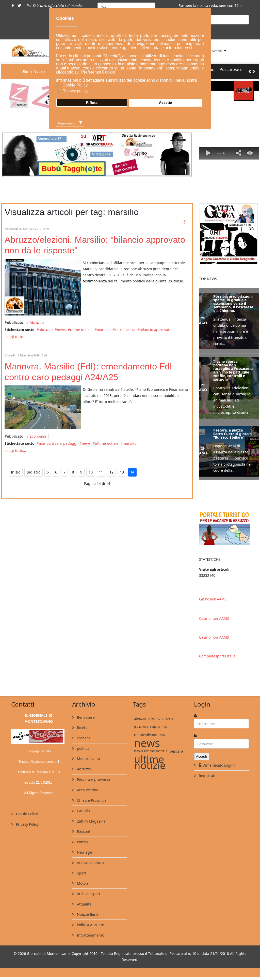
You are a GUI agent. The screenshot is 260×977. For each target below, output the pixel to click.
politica (82, 747)
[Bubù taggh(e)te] (97, 154)
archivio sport (88, 893)
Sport (217, 51)
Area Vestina (87, 789)
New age (84, 851)
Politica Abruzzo (90, 924)
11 (101, 472)
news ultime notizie (151, 750)
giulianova (141, 726)
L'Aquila (83, 810)
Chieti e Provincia (91, 799)
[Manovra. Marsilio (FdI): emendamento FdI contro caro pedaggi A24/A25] (43, 407)
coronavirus (165, 718)
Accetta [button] (165, 102)
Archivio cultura (90, 862)
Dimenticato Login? (219, 764)
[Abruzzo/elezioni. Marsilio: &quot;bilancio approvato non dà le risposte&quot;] (43, 287)
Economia (38, 436)
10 (91, 472)
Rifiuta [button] (92, 102)
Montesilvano (88, 758)
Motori (82, 882)
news (61, 329)
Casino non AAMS (212, 598)
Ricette (82, 727)
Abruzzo (37, 322)
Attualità (83, 903)
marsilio (103, 329)
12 (111, 472)
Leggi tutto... (15, 336)
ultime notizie (106, 443)
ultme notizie (81, 329)
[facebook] (13, 5)
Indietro (33, 472)
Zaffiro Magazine (91, 820)
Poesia (82, 841)
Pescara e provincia (93, 779)
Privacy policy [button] (75, 91)
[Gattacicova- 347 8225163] (229, 233)
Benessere (85, 716)
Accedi (201, 755)
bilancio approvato (155, 329)
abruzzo (46, 329)
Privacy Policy (27, 823)
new (162, 734)
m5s (164, 726)
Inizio (15, 472)
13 (122, 472)
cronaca (83, 737)
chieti (151, 718)
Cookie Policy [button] (75, 85)
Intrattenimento (90, 934)
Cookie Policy (26, 813)
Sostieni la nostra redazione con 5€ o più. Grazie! (210, 8)
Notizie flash (87, 913)
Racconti (83, 830)
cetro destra (125, 329)
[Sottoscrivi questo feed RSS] (186, 222)
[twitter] (19, 5)
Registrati (206, 775)
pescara (176, 750)
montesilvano (145, 734)
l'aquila (155, 726)
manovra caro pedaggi (58, 443)
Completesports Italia (217, 655)
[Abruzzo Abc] (229, 527)
